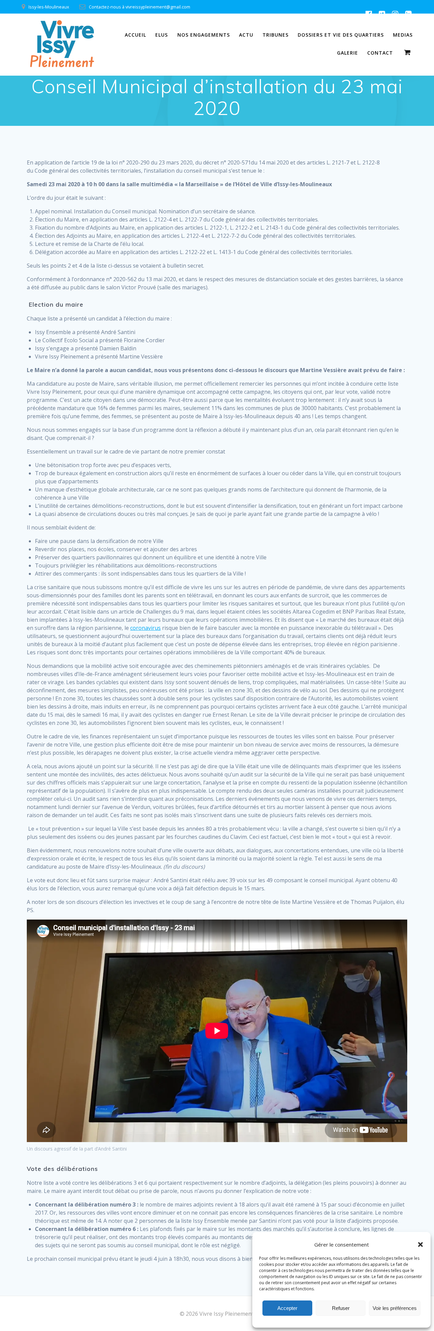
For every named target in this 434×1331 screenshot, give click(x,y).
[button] (420, 1244)
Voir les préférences (395, 1308)
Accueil (135, 35)
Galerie (347, 53)
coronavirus (145, 628)
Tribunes (275, 35)
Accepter (287, 1308)
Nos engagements (203, 35)
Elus (161, 35)
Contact (380, 53)
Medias (403, 35)
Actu (246, 35)
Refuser (341, 1308)
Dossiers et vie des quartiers (341, 35)
